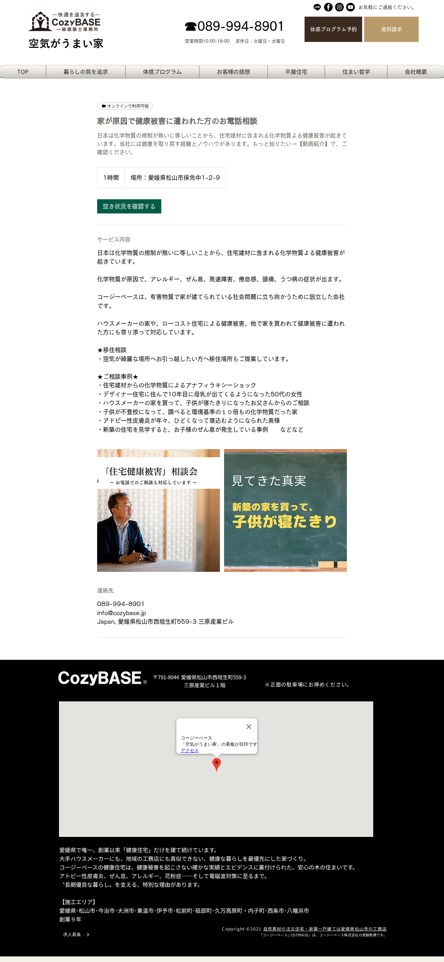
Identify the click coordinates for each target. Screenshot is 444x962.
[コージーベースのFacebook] (328, 7)
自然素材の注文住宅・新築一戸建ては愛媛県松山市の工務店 (325, 929)
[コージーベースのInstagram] (339, 7)
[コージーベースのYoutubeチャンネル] (350, 7)
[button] (356, 71)
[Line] (317, 7)
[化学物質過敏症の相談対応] (158, 510)
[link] (129, 206)
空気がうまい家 (66, 43)
